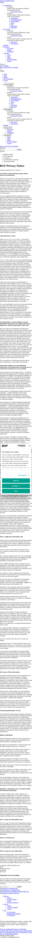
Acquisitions (14, 18)
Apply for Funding (12, 907)
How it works (4, 67)
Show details (22, 475)
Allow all (16, 480)
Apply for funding (13, 67)
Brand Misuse (14, 934)
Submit (19, 886)
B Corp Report (11, 912)
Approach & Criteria (16, 11)
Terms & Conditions (5, 929)
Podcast (9, 898)
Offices (9, 58)
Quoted (9, 901)
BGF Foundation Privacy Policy (18, 931)
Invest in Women (12, 899)
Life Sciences (14, 43)
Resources (6, 47)
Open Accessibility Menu (7, 1)
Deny (16, 491)
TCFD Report (11, 915)
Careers (9, 61)
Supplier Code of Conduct (17, 932)
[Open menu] (0, 69)
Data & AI (14, 27)
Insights (9, 50)
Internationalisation (16, 19)
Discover (6, 896)
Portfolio (6, 45)
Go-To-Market (15, 21)
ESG (12, 24)
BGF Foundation (12, 59)
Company (6, 53)
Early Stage (7, 29)
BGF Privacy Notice (17, 929)
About (9, 55)
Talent (12, 23)
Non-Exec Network (12, 902)
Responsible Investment (13, 914)
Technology (14, 26)
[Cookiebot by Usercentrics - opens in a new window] (18, 446)
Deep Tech (14, 42)
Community (10, 51)
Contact (6, 904)
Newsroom (10, 48)
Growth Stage (7, 5)
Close (2, 71)
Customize (15, 486)
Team (8, 56)
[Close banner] (29, 445)
